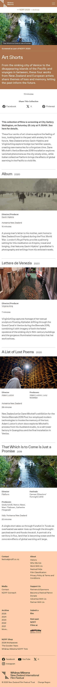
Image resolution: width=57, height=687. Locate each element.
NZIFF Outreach (9, 593)
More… (5, 629)
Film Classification (38, 572)
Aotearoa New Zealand (12, 222)
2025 (4, 613)
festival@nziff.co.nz (10, 559)
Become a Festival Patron (41, 593)
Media (4, 586)
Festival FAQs (36, 569)
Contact (5, 556)
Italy (4, 515)
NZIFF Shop (7, 639)
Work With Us (36, 566)
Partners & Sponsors (39, 589)
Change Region (44, 682)
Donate (33, 596)
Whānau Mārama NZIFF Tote (15, 649)
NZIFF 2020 (25, 49)
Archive (5, 610)
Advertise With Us (38, 599)
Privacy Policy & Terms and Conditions (42, 576)
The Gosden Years (10, 645)
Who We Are (35, 563)
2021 (4, 626)
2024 (4, 617)
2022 (4, 623)
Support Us (35, 586)
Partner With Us (37, 602)
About (33, 556)
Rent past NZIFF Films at (34, 622)
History (33, 560)
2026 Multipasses (10, 642)
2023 (4, 620)
